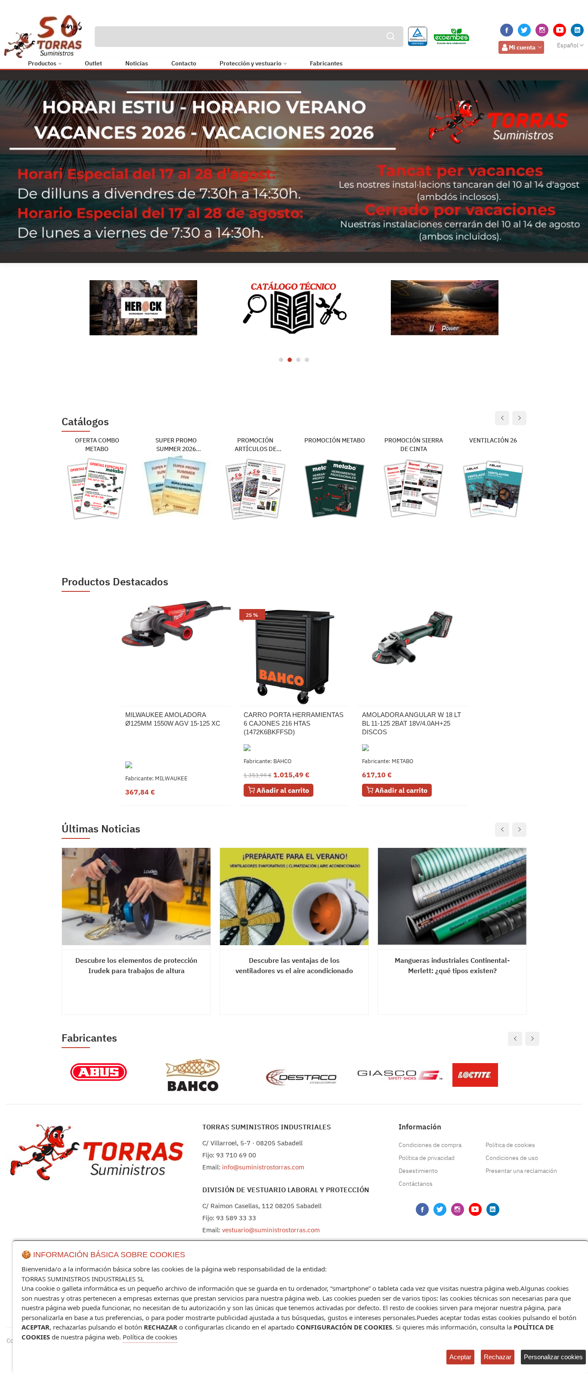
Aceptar (460, 1357)
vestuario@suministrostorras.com (271, 1230)
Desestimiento (418, 1171)
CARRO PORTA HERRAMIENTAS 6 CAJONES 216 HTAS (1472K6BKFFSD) (294, 723)
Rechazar (497, 1357)
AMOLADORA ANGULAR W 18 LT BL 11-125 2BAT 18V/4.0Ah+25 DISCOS (411, 723)
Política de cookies (510, 1145)
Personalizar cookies (553, 1357)
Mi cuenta (522, 47)
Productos (42, 63)
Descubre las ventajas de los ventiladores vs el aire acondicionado (294, 965)
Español (568, 45)
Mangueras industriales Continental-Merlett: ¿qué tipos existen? (452, 965)
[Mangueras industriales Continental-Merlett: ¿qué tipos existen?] (452, 896)
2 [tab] (290, 360)
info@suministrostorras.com (263, 1167)
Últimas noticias (101, 829)
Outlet (93, 63)
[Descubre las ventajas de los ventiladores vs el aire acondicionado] (294, 896)
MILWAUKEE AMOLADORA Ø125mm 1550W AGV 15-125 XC (172, 719)
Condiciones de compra (430, 1145)
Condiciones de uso (512, 1158)
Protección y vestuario (251, 63)
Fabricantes (326, 63)
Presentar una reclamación (521, 1171)
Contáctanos (416, 1183)
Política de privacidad (427, 1158)
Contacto (183, 63)
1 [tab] (281, 360)
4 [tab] (307, 360)
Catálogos (85, 422)
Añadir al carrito (282, 790)
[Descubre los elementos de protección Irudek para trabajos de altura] (136, 896)
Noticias (136, 63)
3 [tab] (298, 360)
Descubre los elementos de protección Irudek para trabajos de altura (136, 965)
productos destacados (115, 582)
